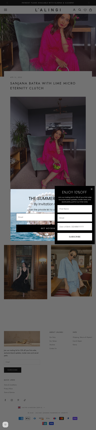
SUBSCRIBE (74, 236)
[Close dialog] (92, 189)
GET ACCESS (48, 228)
